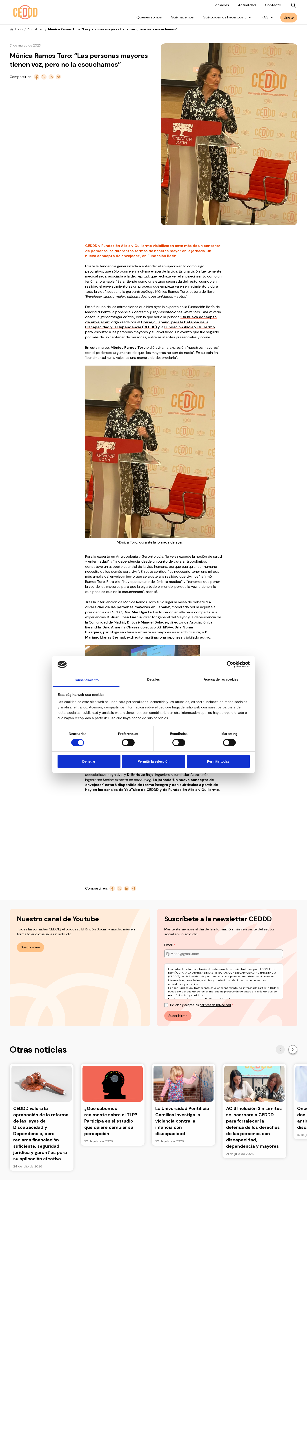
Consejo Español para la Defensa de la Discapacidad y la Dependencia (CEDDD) (146, 324)
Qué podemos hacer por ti (225, 17)
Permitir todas (218, 761)
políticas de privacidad (215, 1005)
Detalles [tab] (153, 679)
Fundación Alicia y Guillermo (189, 327)
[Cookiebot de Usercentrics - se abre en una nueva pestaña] (230, 664)
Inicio (19, 29)
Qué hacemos (182, 17)
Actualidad (247, 5)
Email (169, 945)
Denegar (89, 761)
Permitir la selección (153, 761)
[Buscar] (293, 5)
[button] (280, 1049)
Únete (289, 17)
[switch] (128, 742)
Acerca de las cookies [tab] (221, 679)
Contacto (273, 5)
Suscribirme (30, 947)
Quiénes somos (149, 17)
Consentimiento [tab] (86, 680)
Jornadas (221, 5)
